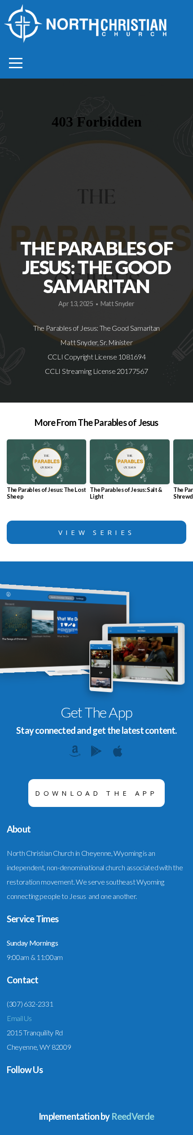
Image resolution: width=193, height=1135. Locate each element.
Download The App (96, 793)
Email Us (19, 1018)
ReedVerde (132, 1116)
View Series (96, 532)
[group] (46, 473)
